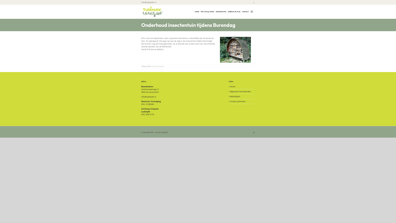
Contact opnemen (237, 101)
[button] (251, 11)
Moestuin (155, 66)
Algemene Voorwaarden (240, 91)
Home (232, 86)
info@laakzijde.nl (148, 2)
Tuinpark (161, 66)
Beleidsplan (235, 96)
